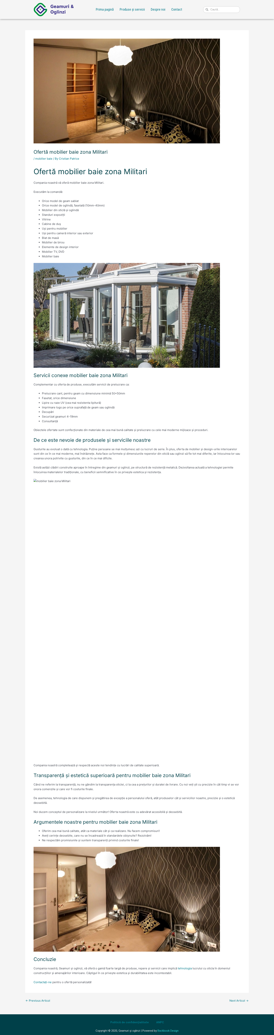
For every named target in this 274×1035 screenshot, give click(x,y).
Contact (176, 9)
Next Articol (238, 1000)
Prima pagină (105, 9)
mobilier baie (43, 158)
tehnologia (185, 968)
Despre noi (158, 9)
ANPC (160, 1022)
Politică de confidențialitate (129, 1022)
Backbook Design (168, 1030)
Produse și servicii (132, 9)
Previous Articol (38, 1000)
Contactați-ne (43, 982)
